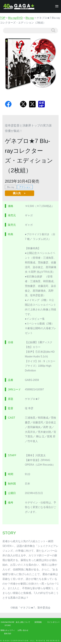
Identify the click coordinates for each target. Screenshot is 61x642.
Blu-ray (10, 187)
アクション (25, 187)
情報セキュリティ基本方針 (7, 631)
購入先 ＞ (19, 193)
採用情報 (38, 622)
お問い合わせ (23, 630)
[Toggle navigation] (55, 6)
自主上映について (23, 622)
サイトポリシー (53, 622)
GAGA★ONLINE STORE (7, 623)
